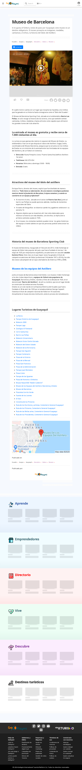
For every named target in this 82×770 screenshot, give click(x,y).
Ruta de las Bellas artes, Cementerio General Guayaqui (36, 411)
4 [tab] (40, 95)
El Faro (18, 399)
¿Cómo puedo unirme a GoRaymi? (12, 758)
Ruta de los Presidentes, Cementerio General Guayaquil (37, 415)
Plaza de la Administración (26, 367)
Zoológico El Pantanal (24, 329)
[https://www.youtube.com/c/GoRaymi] (48, 726)
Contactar (18, 47)
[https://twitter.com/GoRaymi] (38, 726)
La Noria (19, 316)
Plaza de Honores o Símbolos (27, 379)
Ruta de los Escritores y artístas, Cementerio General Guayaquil (40, 405)
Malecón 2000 (21, 322)
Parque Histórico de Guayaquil (27, 319)
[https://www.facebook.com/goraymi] (34, 726)
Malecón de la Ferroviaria (25, 348)
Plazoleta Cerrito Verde (25, 392)
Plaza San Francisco (23, 364)
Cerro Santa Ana (22, 332)
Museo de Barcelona (23, 389)
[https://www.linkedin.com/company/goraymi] (41, 730)
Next (70, 73)
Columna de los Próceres (25, 402)
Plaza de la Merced (23, 360)
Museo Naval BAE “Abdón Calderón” (29, 383)
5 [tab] (41, 95)
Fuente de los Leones (24, 395)
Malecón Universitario (24, 338)
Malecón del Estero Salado (26, 344)
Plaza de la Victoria (23, 357)
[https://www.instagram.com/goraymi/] (43, 726)
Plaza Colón (20, 373)
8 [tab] (45, 95)
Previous (12, 73)
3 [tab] (39, 95)
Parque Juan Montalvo (24, 370)
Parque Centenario (23, 354)
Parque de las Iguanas (24, 376)
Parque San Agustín (23, 351)
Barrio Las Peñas (22, 335)
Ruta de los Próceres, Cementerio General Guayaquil (35, 408)
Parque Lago (20, 325)
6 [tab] (42, 95)
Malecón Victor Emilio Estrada (27, 341)
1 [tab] (36, 95)
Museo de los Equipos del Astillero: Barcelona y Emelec (36, 386)
